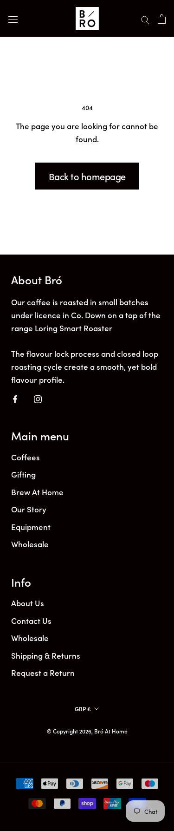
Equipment (31, 526)
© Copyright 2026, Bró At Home (87, 731)
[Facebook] (15, 397)
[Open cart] (162, 18)
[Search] (145, 18)
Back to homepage (87, 176)
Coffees (25, 457)
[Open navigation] (13, 18)
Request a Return (43, 672)
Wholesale (30, 544)
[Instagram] (38, 397)
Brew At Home (37, 491)
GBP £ (83, 709)
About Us (27, 603)
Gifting (23, 474)
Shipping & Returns (45, 655)
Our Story (28, 509)
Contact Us (31, 620)
